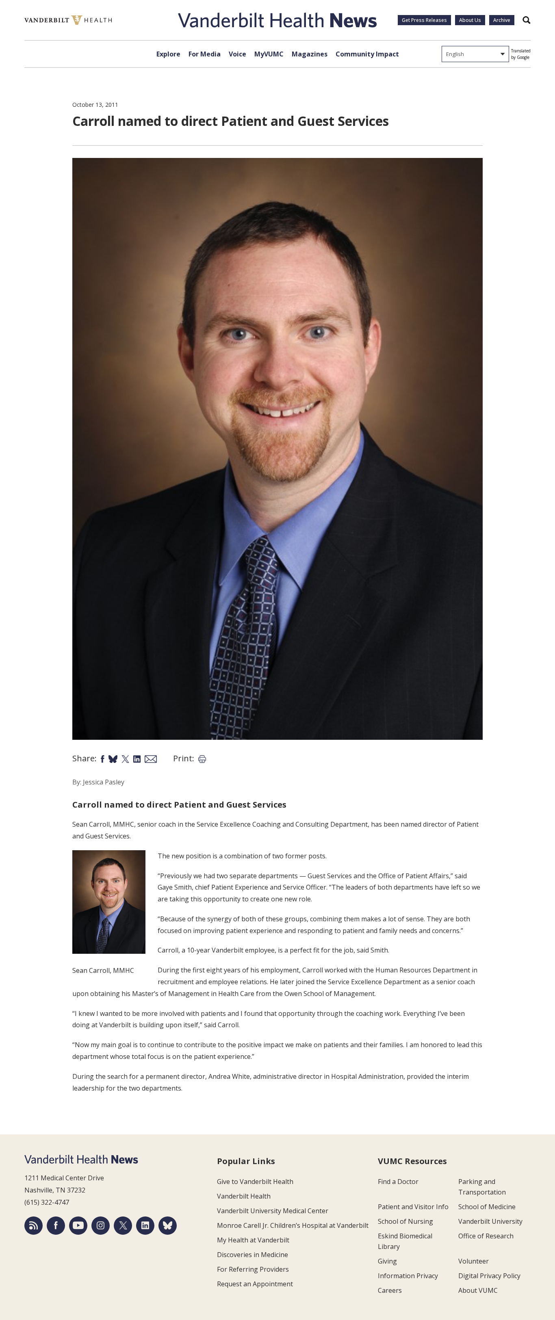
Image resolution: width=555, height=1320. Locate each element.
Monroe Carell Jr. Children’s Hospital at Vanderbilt (293, 1225)
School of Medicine (487, 1206)
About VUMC (478, 1290)
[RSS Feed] (33, 1225)
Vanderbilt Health (244, 1196)
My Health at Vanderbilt (253, 1240)
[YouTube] (78, 1225)
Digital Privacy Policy (489, 1275)
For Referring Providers (253, 1269)
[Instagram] (100, 1225)
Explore (168, 54)
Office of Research (486, 1235)
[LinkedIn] (145, 1225)
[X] (123, 1225)
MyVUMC (269, 54)
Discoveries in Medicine (252, 1254)
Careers (390, 1290)
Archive (501, 20)
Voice (237, 54)
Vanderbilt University (490, 1221)
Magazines (309, 54)
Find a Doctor (398, 1181)
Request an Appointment (255, 1283)
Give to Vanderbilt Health (255, 1181)
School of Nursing (405, 1221)
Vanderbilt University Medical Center (272, 1210)
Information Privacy (408, 1275)
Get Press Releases (424, 20)
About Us (470, 20)
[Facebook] (56, 1225)
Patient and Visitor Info (413, 1206)
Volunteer (473, 1261)
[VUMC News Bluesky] (167, 1225)
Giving (387, 1261)
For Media (205, 54)
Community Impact (367, 54)
